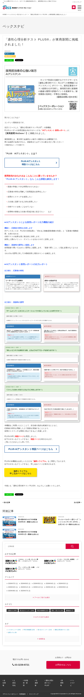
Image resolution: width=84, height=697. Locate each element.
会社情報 (4, 683)
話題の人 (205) (12, 610)
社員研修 (36, 683)
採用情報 (61, 683)
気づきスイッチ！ (22, 14)
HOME (5, 14)
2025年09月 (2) (63, 587)
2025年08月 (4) (13, 591)
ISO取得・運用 (25, 683)
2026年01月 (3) (25, 587)
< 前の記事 (6, 502)
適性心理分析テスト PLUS (49, 683)
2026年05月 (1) (38, 583)
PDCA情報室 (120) (29, 629)
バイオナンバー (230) (14, 629)
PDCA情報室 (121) (42, 610)
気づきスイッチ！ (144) (27, 610)
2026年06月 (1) (25, 583)
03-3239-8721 (22, 664)
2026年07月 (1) (13, 583)
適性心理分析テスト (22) (62, 629)
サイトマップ (77, 2)
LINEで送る (9, 60)
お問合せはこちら (63, 665)
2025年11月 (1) (38, 587)
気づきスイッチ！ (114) (45, 629)
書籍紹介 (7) (69, 610)
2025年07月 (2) (25, 591)
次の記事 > (77, 502)
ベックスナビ (12, 14)
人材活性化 (14, 683)
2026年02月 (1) (13, 587)
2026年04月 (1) (50, 583)
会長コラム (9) (12, 632)
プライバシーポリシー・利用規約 (14, 694)
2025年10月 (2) (50, 587)
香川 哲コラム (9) (57, 610)
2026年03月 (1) (63, 583)
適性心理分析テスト (10, 56)
